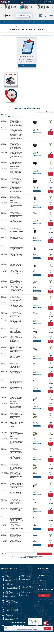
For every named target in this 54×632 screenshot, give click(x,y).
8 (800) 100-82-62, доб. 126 (27, 586)
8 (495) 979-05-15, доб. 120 (26, 7)
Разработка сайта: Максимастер (46, 626)
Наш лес (40, 585)
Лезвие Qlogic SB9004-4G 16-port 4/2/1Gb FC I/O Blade (16, 265)
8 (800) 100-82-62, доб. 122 (10, 6)
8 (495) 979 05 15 (5, 2)
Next (52, 7)
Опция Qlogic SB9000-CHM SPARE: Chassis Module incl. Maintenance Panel (16, 215)
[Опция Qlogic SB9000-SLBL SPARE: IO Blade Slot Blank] (35, 535)
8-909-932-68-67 (9, 600)
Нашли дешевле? (37, 132)
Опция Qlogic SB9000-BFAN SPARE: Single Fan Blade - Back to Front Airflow (16, 382)
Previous (1, 7)
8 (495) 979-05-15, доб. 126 (27, 587)
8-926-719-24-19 (9, 8)
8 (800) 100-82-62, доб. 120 (26, 6)
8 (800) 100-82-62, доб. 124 (11, 601)
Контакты (42, 22)
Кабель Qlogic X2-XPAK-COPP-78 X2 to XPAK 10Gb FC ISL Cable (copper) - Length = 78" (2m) (16, 434)
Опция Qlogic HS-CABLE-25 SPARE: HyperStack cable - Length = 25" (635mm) (16, 315)
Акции (51, 22)
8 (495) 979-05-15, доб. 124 (11, 602)
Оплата (23, 22)
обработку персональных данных (33, 556)
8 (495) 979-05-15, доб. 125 (43, 7)
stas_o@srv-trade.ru (10, 596)
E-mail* (4, 553)
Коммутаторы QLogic (43, 26)
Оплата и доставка (43, 575)
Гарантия (32, 22)
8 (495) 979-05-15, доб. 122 (10, 7)
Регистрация (41, 601)
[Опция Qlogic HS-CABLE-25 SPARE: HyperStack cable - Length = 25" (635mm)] (35, 313)
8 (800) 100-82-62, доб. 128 (11, 593)
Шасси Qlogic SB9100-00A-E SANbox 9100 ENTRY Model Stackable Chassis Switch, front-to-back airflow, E (16, 181)
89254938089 (9, 608)
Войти (44, 595)
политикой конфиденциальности (27, 557)
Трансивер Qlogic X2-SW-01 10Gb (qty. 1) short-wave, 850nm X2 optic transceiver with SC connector (16, 332)
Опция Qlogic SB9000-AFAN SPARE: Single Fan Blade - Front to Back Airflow (16, 366)
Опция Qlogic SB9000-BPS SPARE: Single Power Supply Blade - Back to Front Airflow (16, 299)
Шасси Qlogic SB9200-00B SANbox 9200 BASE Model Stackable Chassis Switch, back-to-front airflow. (16, 164)
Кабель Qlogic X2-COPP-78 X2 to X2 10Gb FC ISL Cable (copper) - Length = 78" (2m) (16, 502)
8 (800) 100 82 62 (5, 1)
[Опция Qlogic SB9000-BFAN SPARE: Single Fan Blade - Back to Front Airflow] (35, 381)
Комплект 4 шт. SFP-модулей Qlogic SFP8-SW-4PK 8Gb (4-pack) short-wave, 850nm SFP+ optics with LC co (16, 399)
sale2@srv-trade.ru (9, 611)
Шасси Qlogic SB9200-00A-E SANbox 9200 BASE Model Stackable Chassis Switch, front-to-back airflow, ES (16, 146)
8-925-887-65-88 (9, 592)
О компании (14, 22)
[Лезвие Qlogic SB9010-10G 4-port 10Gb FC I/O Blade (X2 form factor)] (35, 250)
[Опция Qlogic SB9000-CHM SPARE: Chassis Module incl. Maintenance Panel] (35, 213)
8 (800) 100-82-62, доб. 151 (27, 592)
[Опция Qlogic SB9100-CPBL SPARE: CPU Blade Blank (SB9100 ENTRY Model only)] (35, 449)
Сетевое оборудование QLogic (30, 26)
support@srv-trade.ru (26, 579)
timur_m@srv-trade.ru (10, 604)
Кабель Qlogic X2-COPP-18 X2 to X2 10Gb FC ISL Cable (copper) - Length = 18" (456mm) (16, 416)
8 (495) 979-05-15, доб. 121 (11, 609)
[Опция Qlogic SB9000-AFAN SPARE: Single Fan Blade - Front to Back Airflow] (35, 365)
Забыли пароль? (42, 599)
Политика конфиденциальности (20, 622)
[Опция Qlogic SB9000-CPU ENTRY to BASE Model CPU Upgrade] (35, 200)
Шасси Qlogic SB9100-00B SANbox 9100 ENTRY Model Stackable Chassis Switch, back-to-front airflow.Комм (16, 123)
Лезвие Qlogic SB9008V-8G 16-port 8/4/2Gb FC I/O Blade (16, 230)
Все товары (5, 116)
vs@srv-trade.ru (9, 580)
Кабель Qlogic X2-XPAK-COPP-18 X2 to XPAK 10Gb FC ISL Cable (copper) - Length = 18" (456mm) (16, 467)
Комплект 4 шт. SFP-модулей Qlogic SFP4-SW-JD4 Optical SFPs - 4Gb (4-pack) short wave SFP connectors (16, 485)
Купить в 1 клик (50, 133)
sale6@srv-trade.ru (9, 619)
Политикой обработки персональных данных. (26, 629)
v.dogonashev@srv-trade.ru (11, 588)
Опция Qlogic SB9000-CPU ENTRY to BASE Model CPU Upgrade (16, 199)
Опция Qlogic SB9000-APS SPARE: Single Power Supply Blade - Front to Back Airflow (16, 283)
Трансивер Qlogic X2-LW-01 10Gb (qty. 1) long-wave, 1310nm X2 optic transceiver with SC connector (16, 349)
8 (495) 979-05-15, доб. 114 (27, 578)
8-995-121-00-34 (42, 8)
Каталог (3, 22)
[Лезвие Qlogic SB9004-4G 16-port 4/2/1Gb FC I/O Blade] (35, 268)
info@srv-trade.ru (8, 5)
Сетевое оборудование (16, 26)
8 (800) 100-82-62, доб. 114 (27, 576)
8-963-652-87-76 (25, 8)
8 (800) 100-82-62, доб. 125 (43, 6)
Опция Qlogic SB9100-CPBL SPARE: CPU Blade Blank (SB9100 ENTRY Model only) (16, 451)
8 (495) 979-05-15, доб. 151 (27, 594)
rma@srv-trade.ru (25, 588)
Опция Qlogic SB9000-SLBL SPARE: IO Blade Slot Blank (16, 536)
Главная (3, 26)
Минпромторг (16, 116)
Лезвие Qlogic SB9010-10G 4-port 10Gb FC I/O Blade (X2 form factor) (16, 248)
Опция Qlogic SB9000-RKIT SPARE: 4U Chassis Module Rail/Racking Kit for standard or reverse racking (16, 520)
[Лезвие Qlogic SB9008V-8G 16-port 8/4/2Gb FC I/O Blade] (35, 233)
